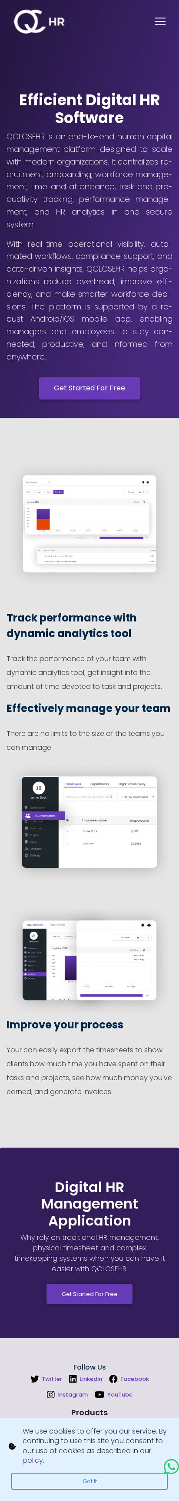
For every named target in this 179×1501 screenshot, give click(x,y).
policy (33, 1460)
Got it (90, 1481)
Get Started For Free (89, 388)
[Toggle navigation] (160, 21)
